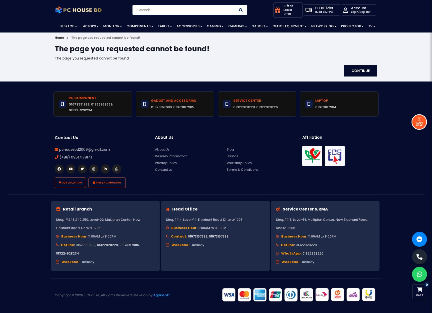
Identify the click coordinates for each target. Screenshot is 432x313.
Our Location (71, 182)
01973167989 (198, 236)
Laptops (89, 26)
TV (370, 26)
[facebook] (59, 169)
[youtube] (70, 169)
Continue (361, 70)
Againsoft (161, 295)
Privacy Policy (166, 162)
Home (59, 38)
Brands (232, 156)
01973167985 (129, 244)
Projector (351, 26)
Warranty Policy (239, 162)
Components (138, 26)
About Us (162, 149)
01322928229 (107, 244)
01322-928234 (67, 253)
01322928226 (313, 253)
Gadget (258, 26)
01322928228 (306, 244)
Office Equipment (288, 26)
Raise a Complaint (108, 182)
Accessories (188, 26)
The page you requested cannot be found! (105, 38)
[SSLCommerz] (298, 295)
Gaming (214, 26)
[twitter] (82, 169)
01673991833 (86, 244)
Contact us (163, 169)
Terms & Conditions (242, 169)
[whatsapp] (116, 169)
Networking (322, 26)
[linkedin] (105, 169)
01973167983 (218, 236)
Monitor (111, 26)
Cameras (236, 26)
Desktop (67, 26)
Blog (230, 149)
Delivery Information (171, 156)
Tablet (163, 26)
